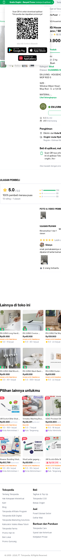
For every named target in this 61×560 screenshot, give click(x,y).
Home (2, 21)
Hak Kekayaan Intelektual (13, 498)
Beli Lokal (6, 537)
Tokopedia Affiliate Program (14, 511)
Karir (4, 503)
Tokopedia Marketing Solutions (16, 520)
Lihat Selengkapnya (48, 98)
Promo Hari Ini (8, 533)
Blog (4, 507)
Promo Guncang (9, 541)
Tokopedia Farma (9, 528)
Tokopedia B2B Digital (12, 516)
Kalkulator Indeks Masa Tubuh (15, 524)
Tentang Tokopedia (10, 494)
